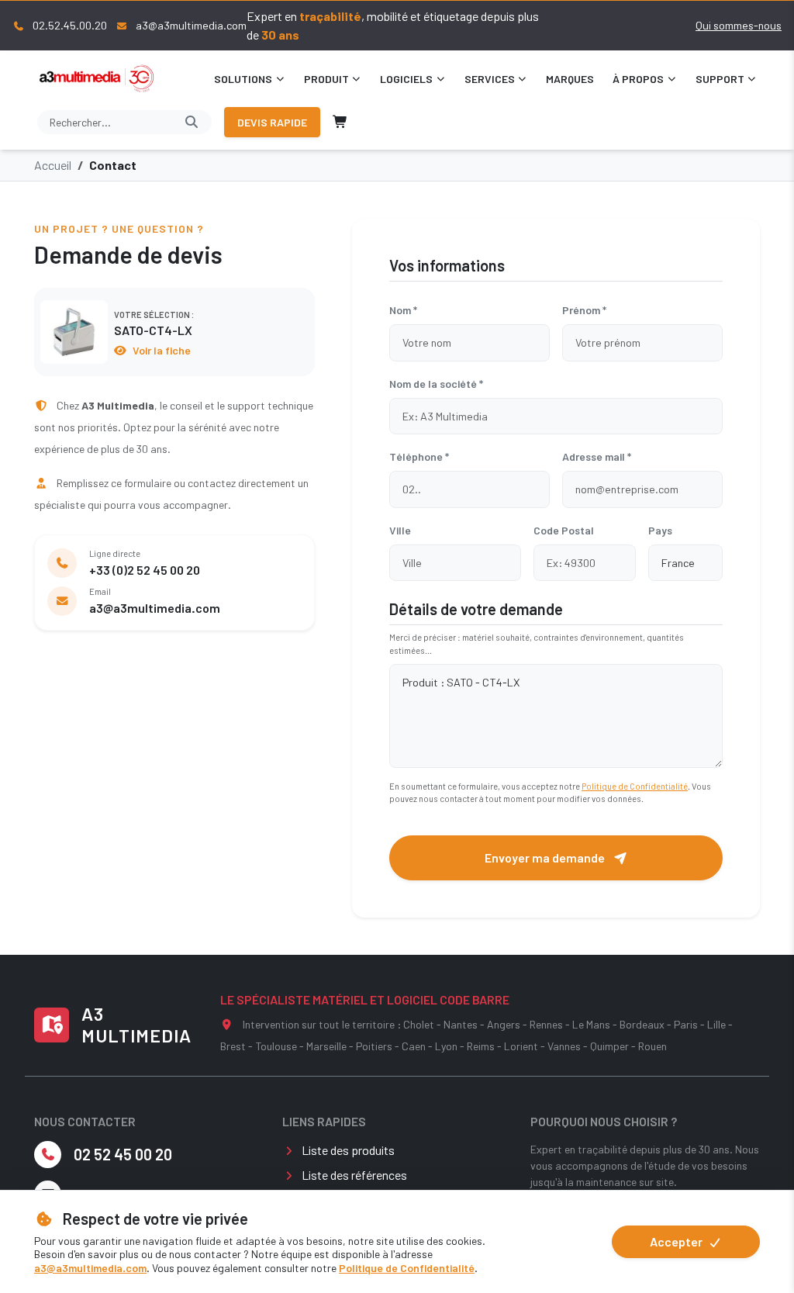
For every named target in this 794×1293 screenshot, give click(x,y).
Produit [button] (326, 78)
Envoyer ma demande (546, 857)
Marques (570, 78)
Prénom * (584, 309)
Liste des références (354, 1174)
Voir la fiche (160, 350)
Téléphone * (419, 456)
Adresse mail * (596, 456)
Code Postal (563, 530)
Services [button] (489, 78)
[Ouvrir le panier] (340, 121)
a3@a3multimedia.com (90, 1267)
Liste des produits (348, 1150)
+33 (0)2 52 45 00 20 (144, 569)
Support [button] (720, 78)
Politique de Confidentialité (407, 1267)
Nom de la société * (436, 383)
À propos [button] (638, 78)
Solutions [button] (243, 78)
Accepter (677, 1241)
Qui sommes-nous (739, 25)
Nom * (403, 309)
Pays (660, 530)
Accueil (52, 164)
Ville (400, 530)
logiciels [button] (406, 78)
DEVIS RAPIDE (272, 122)
